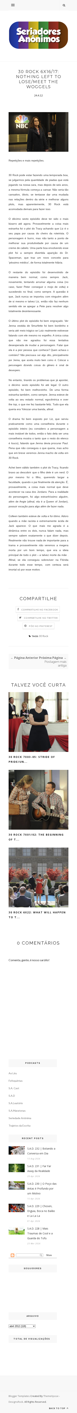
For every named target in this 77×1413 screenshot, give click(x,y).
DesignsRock (16, 1401)
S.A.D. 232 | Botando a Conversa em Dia (41, 1151)
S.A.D (12, 1095)
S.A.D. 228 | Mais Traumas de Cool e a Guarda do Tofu (40, 1233)
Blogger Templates (19, 1396)
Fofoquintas (16, 1080)
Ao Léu (13, 1073)
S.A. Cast (14, 1088)
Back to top (57, 1408)
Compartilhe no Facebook (39, 609)
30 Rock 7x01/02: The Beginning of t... (36, 837)
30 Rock (43, 636)
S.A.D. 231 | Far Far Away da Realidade (39, 1168)
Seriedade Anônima (20, 1118)
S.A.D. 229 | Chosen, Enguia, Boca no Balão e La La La (41, 1211)
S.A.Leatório (16, 1103)
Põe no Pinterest (41, 626)
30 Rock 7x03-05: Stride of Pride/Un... (32, 759)
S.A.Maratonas (17, 1110)
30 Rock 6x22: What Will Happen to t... (37, 915)
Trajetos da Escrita (19, 1125)
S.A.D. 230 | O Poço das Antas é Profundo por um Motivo (42, 1188)
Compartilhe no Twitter (41, 617)
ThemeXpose (50, 1396)
